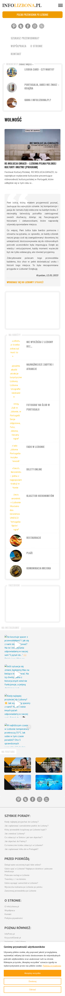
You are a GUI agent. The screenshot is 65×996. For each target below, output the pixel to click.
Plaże (29, 553)
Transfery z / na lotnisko (15, 879)
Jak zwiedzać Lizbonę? (15, 834)
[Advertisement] (32, 310)
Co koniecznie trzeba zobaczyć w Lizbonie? (24, 845)
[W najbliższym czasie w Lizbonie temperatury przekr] (17, 733)
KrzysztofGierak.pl (13, 938)
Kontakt (16, 54)
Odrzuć (32, 989)
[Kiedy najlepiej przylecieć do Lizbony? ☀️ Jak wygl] (17, 704)
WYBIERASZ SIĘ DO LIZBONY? (25, 282)
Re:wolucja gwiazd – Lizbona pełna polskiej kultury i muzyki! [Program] (30, 165)
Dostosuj (32, 981)
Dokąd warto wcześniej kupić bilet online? (23, 865)
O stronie (36, 46)
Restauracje (33, 538)
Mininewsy (19, 64)
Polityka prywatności (52, 965)
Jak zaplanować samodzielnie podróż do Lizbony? (26, 826)
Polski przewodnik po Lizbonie (32, 14)
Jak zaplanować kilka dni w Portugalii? (21, 849)
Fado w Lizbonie (35, 447)
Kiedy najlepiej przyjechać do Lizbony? (22, 822)
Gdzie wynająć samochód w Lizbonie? (21, 883)
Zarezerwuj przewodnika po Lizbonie (20, 891)
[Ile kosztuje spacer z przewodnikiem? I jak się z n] (17, 645)
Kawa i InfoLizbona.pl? (37, 100)
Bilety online (34, 469)
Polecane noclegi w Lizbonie (17, 875)
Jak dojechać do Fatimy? (16, 841)
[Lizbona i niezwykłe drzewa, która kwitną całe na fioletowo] (17, 782)
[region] (32, 969)
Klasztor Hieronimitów (40, 496)
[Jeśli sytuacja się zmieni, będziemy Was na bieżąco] (17, 674)
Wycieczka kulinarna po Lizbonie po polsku (23, 887)
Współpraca (18, 46)
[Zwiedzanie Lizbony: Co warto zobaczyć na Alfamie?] (17, 765)
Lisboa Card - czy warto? (39, 69)
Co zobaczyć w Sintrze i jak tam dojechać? (23, 837)
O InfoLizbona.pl (12, 907)
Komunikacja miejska (38, 568)
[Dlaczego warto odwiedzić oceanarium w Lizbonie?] (49, 782)
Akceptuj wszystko (32, 973)
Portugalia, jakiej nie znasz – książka (41, 86)
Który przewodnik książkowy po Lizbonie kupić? (25, 830)
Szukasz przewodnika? (25, 38)
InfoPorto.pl (10, 934)
